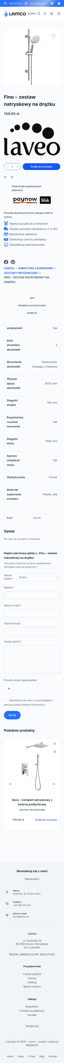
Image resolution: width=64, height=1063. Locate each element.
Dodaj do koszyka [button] (46, 819)
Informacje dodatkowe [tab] (32, 305)
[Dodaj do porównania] (12, 177)
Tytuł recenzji (12, 623)
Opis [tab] (32, 298)
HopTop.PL (32, 1044)
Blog (41, 1056)
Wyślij (12, 715)
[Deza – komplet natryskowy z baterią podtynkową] (32, 766)
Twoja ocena (8, 577)
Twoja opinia (12, 641)
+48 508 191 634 (22, 905)
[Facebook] (52, 3)
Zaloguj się (32, 1026)
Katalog (32, 982)
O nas (31, 1056)
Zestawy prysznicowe (32, 810)
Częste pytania (32, 974)
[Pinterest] (13, 262)
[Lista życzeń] (45, 13)
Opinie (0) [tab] (32, 313)
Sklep (21, 1056)
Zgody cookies (32, 986)
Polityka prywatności (32, 1010)
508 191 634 (15, 3)
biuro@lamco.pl (38, 3)
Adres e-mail (13, 605)
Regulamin (32, 1006)
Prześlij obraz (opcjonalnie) (20, 680)
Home (10, 1056)
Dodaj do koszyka (41, 166)
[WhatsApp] (59, 3)
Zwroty (32, 978)
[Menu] (58, 13)
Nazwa (9, 587)
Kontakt (32, 1015)
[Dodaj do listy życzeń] (5, 177)
